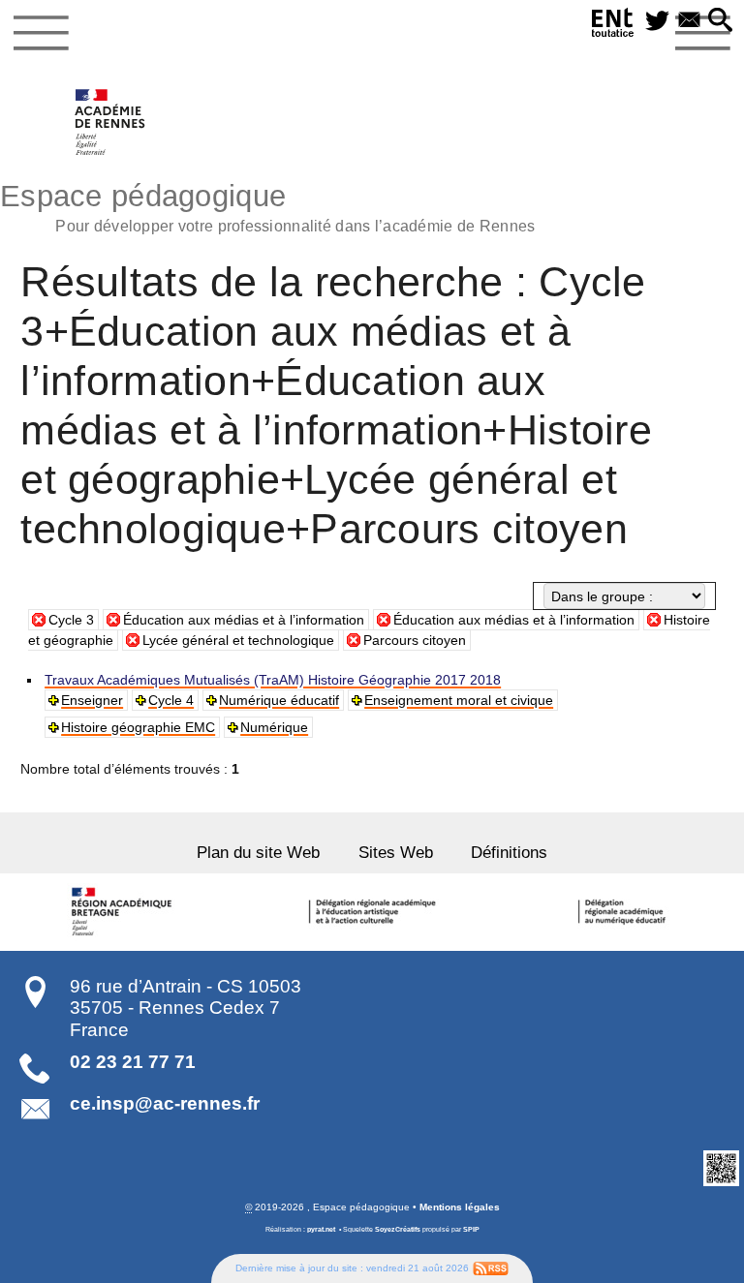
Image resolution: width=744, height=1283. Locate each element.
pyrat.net (321, 1229)
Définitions (509, 852)
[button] (720, 21)
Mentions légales (459, 1207)
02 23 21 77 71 (133, 1062)
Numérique (274, 727)
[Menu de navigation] (41, 33)
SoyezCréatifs (397, 1229)
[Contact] (689, 21)
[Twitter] (657, 21)
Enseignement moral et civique (458, 700)
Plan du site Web (258, 852)
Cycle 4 (171, 700)
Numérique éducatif (279, 700)
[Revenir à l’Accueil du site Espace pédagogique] (111, 122)
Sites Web (395, 852)
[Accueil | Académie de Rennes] (124, 912)
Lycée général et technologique (238, 640)
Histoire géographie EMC (138, 727)
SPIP (471, 1229)
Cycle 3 (71, 619)
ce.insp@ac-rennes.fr (165, 1103)
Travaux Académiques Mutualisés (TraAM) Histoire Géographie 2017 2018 (273, 679)
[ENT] (613, 25)
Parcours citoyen (414, 640)
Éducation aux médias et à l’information (243, 619)
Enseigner (92, 700)
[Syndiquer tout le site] (491, 1268)
